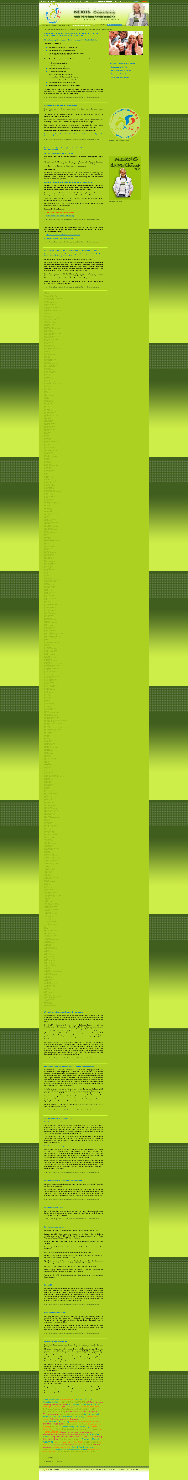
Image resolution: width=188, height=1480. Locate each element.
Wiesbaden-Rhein (49, 985)
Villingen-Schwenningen (51, 939)
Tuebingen (47, 920)
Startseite (47, 29)
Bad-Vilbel (47, 350)
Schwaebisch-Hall (49, 857)
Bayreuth (47, 357)
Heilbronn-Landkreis (50, 545)
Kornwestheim (48, 618)
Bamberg (47, 353)
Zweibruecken (48, 1003)
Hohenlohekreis (49, 566)
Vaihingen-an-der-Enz (50, 935)
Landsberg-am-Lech (50, 632)
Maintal (46, 670)
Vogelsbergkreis (49, 942)
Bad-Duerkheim (49, 327)
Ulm (45, 927)
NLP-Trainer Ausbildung (52, 1409)
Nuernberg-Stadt (49, 744)
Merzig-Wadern (49, 693)
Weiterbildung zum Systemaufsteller (76, 1409)
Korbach (46, 616)
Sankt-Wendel (48, 850)
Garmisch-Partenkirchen (51, 502)
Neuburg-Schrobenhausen (52, 717)
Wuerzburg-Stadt (49, 999)
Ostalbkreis (47, 766)
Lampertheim (48, 629)
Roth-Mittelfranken (49, 831)
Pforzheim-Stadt (49, 779)
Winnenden (47, 990)
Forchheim (47, 464)
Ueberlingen (48, 926)
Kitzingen (47, 606)
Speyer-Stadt (48, 888)
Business (92, 1429)
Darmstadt (47, 409)
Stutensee (47, 898)
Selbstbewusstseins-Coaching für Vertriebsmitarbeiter (77, 1432)
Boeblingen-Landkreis (51, 382)
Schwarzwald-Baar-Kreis (51, 865)
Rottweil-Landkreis (49, 837)
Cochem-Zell (48, 403)
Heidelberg (47, 537)
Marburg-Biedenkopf (50, 685)
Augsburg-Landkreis (50, 322)
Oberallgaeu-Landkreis (51, 747)
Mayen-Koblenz (49, 686)
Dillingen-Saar (48, 421)
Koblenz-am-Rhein (50, 610)
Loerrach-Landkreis (50, 658)
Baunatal (47, 356)
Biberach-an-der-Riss (50, 370)
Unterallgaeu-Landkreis (51, 930)
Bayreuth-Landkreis (50, 359)
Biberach (47, 368)
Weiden (46, 959)
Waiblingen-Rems (49, 947)
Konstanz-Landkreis (50, 613)
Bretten (46, 385)
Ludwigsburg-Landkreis (51, 661)
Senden (46, 874)
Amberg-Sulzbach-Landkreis (52, 310)
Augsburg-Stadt (49, 324)
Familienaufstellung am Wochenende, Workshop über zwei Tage (63, 1434)
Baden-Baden (48, 331)
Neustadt (47, 726)
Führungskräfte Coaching (53, 1407)
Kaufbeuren (47, 594)
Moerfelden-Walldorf (50, 699)
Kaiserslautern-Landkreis (51, 580)
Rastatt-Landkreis (49, 790)
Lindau (46, 653)
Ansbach (47, 313)
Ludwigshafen (48, 662)
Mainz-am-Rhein (49, 674)
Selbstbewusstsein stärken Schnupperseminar (83, 1422)
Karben (46, 583)
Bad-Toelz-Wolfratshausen (52, 348)
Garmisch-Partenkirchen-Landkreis (54, 504)
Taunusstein (48, 907)
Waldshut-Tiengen (49, 956)
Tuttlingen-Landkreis (50, 924)
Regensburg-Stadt (49, 799)
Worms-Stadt (48, 993)
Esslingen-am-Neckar (50, 456)
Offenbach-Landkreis (50, 760)
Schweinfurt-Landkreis (51, 868)
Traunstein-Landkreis (50, 914)
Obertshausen (48, 750)
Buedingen (47, 389)
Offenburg (47, 761)
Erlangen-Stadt (48, 452)
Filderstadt (47, 461)
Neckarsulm (47, 714)
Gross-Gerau (48, 525)
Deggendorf (47, 414)
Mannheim (47, 677)
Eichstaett (47, 435)
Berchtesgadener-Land (51, 363)
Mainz (46, 673)
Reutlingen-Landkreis (50, 805)
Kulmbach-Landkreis (50, 622)
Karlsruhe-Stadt (49, 587)
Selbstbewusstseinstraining (64, 1419)
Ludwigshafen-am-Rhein (51, 665)
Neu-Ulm (47, 735)
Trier (45, 915)
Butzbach (47, 392)
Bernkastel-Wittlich (49, 367)
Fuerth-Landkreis (49, 496)
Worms (46, 991)
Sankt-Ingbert (48, 846)
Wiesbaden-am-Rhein (50, 984)
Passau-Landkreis (49, 772)
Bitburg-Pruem (48, 376)
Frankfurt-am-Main (49, 470)
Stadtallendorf (48, 889)
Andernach (47, 312)
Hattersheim (48, 536)
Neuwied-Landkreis (50, 740)
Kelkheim (47, 600)
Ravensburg (48, 792)
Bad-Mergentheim (49, 341)
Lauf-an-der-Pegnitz (50, 638)
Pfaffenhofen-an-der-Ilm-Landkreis (54, 776)
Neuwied (47, 738)
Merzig (46, 691)
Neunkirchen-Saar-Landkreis (53, 723)
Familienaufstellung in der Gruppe (75, 1424)
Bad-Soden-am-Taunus (51, 347)
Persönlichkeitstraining (71, 1439)
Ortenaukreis (48, 764)
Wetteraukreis (48, 979)
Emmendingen (48, 440)
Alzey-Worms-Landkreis (51, 307)
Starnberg (47, 891)
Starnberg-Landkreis (50, 892)
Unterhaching (48, 932)
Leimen (46, 641)
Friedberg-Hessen (49, 485)
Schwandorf (47, 862)
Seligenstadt (48, 872)
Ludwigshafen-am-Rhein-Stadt (53, 664)
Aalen (46, 292)
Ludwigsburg (48, 659)
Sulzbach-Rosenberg (50, 906)
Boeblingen (47, 380)
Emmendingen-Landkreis (51, 441)
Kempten (47, 601)
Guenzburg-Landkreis (50, 530)
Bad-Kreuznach (49, 338)
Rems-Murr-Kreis (49, 802)
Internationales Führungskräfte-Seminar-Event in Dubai (75, 1451)
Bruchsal (47, 388)
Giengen (47, 516)
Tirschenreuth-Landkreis (51, 909)
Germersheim (48, 511)
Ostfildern (47, 769)
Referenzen (112, 25)
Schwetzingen (48, 871)
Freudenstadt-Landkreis (51, 481)
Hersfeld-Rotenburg (50, 552)
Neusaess (47, 725)
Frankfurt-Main (48, 472)
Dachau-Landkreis (49, 408)
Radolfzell (47, 787)
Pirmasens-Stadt (49, 784)
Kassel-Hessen (48, 590)
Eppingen (47, 444)
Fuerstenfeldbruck (49, 490)
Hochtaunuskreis (49, 557)
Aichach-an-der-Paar (50, 296)
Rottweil (46, 836)
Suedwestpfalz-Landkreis (51, 904)
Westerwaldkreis (49, 978)
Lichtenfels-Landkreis (50, 648)
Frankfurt (47, 469)
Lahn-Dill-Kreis (48, 626)
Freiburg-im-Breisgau (50, 475)
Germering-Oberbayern (51, 510)
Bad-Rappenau (49, 345)
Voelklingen (47, 941)
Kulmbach (47, 621)
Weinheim (47, 968)
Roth (45, 828)
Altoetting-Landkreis (50, 304)
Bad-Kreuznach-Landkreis (52, 339)
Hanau (46, 531)
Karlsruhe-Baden (49, 584)
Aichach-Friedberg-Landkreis (53, 298)
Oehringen (47, 755)
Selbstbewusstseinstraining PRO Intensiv (71, 1414)
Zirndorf (46, 1000)
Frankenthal (47, 467)
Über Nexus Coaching (49, 25)
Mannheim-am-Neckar (51, 679)
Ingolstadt (47, 575)
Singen (46, 880)
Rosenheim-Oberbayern (51, 827)
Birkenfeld (47, 374)
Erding (46, 446)
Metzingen (47, 694)
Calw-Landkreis (49, 395)
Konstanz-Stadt (48, 615)
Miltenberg (47, 697)
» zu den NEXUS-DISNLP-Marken (83, 1404)
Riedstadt (47, 819)
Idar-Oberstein (48, 571)
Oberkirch (47, 749)
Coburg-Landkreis (49, 402)
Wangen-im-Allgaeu (50, 958)
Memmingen (48, 688)
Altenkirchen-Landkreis (51, 303)
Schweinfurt (47, 866)
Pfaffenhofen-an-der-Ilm (51, 775)
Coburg (46, 399)
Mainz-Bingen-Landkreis (51, 676)
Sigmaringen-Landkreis (51, 877)
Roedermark (48, 822)
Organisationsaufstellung (63, 1436)
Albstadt (46, 301)
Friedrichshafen (49, 488)
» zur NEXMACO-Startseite (53, 1461)
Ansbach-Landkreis (50, 315)
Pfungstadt (47, 781)
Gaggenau (47, 501)
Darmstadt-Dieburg (50, 411)
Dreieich (46, 431)
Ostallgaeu (47, 767)
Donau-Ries (48, 427)
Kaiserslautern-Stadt (50, 581)
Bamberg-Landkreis (50, 354)
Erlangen (47, 449)
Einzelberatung (91, 1442)
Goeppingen (48, 520)
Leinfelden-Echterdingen (51, 642)
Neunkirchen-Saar (49, 722)
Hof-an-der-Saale (49, 562)
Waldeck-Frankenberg (51, 949)
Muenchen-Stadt (49, 709)
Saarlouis (47, 842)
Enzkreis (47, 443)
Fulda (46, 498)
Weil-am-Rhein (48, 962)
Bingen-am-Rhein (49, 373)
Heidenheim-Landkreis (51, 542)
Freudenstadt (48, 479)
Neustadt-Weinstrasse (50, 734)
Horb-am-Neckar (49, 569)
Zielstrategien (48, 1449)
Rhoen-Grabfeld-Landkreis (52, 818)
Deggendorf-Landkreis (51, 415)
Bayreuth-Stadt (48, 360)
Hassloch (47, 534)
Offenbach (47, 757)
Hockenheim (48, 559)
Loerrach (47, 656)
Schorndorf (47, 851)
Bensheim (47, 362)
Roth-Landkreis (49, 830)
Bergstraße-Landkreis (50, 365)
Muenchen (47, 706)
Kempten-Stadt (48, 603)
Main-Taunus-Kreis (50, 671)
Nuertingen (47, 746)
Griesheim (47, 523)
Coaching (54, 1426)
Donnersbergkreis (49, 429)
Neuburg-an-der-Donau (51, 715)
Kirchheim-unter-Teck (50, 604)
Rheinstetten (48, 816)
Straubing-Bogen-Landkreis (52, 895)
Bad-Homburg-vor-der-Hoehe (53, 333)
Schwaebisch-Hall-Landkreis (52, 859)
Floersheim (47, 463)
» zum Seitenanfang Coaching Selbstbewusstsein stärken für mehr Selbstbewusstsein (71, 97)
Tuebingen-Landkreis (50, 921)
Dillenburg (47, 418)
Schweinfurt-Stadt (49, 869)
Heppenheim (48, 548)
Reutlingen (47, 804)
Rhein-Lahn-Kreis (49, 811)
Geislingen (47, 505)
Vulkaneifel (47, 944)
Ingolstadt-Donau (49, 577)
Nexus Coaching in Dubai (63, 1447)
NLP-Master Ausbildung (94, 1402)
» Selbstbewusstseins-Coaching (70, 1429)
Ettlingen (47, 458)
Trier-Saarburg (48, 917)
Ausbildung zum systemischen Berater (68, 1442)
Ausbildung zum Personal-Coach (55, 1405)
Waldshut (47, 953)
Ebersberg (47, 432)
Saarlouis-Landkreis (50, 843)
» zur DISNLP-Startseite (72, 1401)
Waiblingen (47, 946)
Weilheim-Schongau (50, 965)
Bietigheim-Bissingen (50, 371)
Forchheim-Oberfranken (51, 466)
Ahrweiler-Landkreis (50, 295)
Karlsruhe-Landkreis (50, 586)
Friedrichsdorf (48, 487)
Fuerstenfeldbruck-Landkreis (52, 491)
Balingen (47, 351)
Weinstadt (47, 970)
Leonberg (47, 644)
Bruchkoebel (48, 386)
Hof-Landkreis (48, 565)
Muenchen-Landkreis (50, 708)
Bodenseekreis (48, 379)
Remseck (47, 801)
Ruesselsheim (48, 839)
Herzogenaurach (49, 554)
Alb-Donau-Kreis (49, 299)
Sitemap (115, 20)
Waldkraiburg (48, 952)
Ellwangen (47, 438)
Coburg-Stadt (48, 400)
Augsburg (47, 321)
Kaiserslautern (48, 578)
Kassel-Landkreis (49, 592)
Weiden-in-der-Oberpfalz (51, 961)
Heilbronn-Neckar (49, 546)
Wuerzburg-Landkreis (50, 997)
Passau (46, 770)
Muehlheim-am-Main (50, 705)
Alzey (46, 306)
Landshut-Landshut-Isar (51, 635)
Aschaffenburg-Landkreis (51, 318)
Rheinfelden (48, 807)
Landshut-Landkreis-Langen (52, 636)
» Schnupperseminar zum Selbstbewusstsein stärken (66, 1445)
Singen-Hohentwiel (50, 882)
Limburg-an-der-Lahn (50, 650)
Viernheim (47, 938)
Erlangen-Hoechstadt (50, 450)
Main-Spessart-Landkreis (51, 668)
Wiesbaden (47, 982)
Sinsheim (47, 883)
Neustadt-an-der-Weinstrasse (53, 731)
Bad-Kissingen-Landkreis (51, 336)
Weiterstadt (47, 973)
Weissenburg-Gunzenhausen (53, 971)
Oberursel (47, 752)
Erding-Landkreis (49, 447)
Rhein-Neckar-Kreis (50, 813)
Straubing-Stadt (49, 897)
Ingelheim (47, 574)
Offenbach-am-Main (50, 758)
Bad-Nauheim (48, 342)
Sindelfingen (48, 878)
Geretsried (47, 508)
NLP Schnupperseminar (70, 1407)
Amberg (46, 309)
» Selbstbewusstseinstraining (61, 1420)
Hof (45, 560)
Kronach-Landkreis (50, 619)
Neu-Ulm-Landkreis (50, 737)
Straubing (47, 894)
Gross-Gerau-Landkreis (51, 527)
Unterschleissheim (49, 933)
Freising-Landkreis (49, 478)
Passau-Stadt (48, 773)
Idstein (46, 572)
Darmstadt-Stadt (49, 412)
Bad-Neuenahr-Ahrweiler (51, 344)
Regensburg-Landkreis (51, 798)
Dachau (46, 406)
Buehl (46, 391)
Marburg (46, 683)
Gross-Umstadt (48, 528)
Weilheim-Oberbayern (50, 964)
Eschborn (47, 453)
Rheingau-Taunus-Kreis (51, 808)
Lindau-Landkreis (49, 654)
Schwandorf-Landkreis (51, 863)
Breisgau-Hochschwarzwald (52, 383)
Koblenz (46, 609)
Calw (45, 394)
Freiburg (46, 473)
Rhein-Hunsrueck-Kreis (51, 810)
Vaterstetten (47, 936)
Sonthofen (47, 885)
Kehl (45, 597)
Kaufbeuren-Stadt (49, 595)
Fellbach (47, 459)
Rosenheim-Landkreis (51, 825)
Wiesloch (47, 988)
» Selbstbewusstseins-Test (51, 1399)
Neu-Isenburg (48, 718)
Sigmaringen (48, 875)
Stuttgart (46, 900)
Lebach (46, 639)
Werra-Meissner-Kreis (50, 974)
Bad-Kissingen (48, 335)
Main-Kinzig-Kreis (49, 667)
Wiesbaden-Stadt (49, 987)
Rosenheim (47, 824)
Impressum (88, 20)
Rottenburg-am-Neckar (51, 834)
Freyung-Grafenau (49, 482)
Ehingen (46, 434)
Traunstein (47, 912)
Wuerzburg (47, 994)
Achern (46, 293)
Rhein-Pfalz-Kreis (49, 814)
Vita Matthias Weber (64, 25)
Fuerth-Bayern (48, 495)
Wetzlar (46, 981)
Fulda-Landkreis (49, 499)
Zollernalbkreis (48, 1002)
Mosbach (47, 700)
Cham (46, 397)
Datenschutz (102, 20)
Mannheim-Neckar (49, 680)
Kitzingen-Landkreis (50, 607)
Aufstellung (79, 1416)
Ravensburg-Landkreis (51, 793)
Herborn (46, 549)
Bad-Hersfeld (48, 330)
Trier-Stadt (47, 918)
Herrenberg (47, 551)
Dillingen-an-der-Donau (51, 420)
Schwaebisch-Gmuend (51, 856)
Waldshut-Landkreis (50, 955)
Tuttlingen (47, 923)
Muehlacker (47, 702)
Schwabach (47, 853)
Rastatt (46, 789)
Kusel (46, 624)
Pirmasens (47, 782)
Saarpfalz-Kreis (49, 845)
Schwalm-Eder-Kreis (50, 860)
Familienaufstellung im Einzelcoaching (74, 1427)
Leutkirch (47, 645)
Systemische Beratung (66, 1399)
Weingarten (47, 967)
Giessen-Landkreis (50, 519)
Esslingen (47, 455)
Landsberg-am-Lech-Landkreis (53, 633)
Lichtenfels (47, 647)
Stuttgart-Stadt (48, 901)
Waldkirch (47, 950)
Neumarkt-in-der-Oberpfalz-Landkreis (55, 720)
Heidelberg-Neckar (50, 539)
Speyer (46, 886)
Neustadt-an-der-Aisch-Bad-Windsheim (56, 728)
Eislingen (47, 437)
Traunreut (47, 910)
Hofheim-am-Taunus (50, 563)
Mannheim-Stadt (49, 682)
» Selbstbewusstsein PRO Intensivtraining (70, 1449)
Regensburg (48, 796)
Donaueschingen (49, 426)
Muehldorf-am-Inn (49, 703)
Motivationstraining (67, 1417)
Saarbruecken (48, 840)
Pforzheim (47, 778)
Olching (46, 763)
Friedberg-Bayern (49, 484)
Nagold (46, 711)
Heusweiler (47, 555)
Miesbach (47, 696)
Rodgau (46, 821)
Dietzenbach (48, 417)
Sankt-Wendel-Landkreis (51, 848)
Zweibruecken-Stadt (50, 1005)
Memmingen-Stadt (49, 690)
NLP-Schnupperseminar (87, 1407)
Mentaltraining (91, 1449)
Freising (46, 476)
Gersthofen (47, 514)
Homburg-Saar (48, 568)
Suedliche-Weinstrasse (51, 903)
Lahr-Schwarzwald (49, 627)
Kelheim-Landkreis (50, 598)
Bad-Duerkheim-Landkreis (52, 328)
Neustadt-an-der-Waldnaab (52, 729)
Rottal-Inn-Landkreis (50, 833)
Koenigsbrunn (48, 612)
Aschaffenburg (48, 316)
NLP (97, 1407)
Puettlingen (47, 786)
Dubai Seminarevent (82, 1447)
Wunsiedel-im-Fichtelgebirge (52, 996)
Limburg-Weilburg (49, 651)
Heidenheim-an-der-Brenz (52, 540)
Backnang (47, 325)
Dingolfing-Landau (49, 423)
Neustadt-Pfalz (48, 732)
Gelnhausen (48, 507)
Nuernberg (47, 741)
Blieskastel (47, 377)
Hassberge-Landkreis (50, 533)
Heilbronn (47, 543)
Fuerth (46, 493)
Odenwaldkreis (48, 754)
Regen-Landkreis (49, 795)
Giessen (46, 517)
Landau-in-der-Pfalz (50, 630)
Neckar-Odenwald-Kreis (51, 712)
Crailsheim (47, 405)
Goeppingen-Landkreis (51, 522)
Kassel (46, 589)
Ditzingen (47, 424)
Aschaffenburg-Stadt (50, 319)
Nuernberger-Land (49, 743)
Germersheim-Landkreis (51, 513)
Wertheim (47, 976)
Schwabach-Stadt (49, 854)
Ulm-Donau (47, 929)
